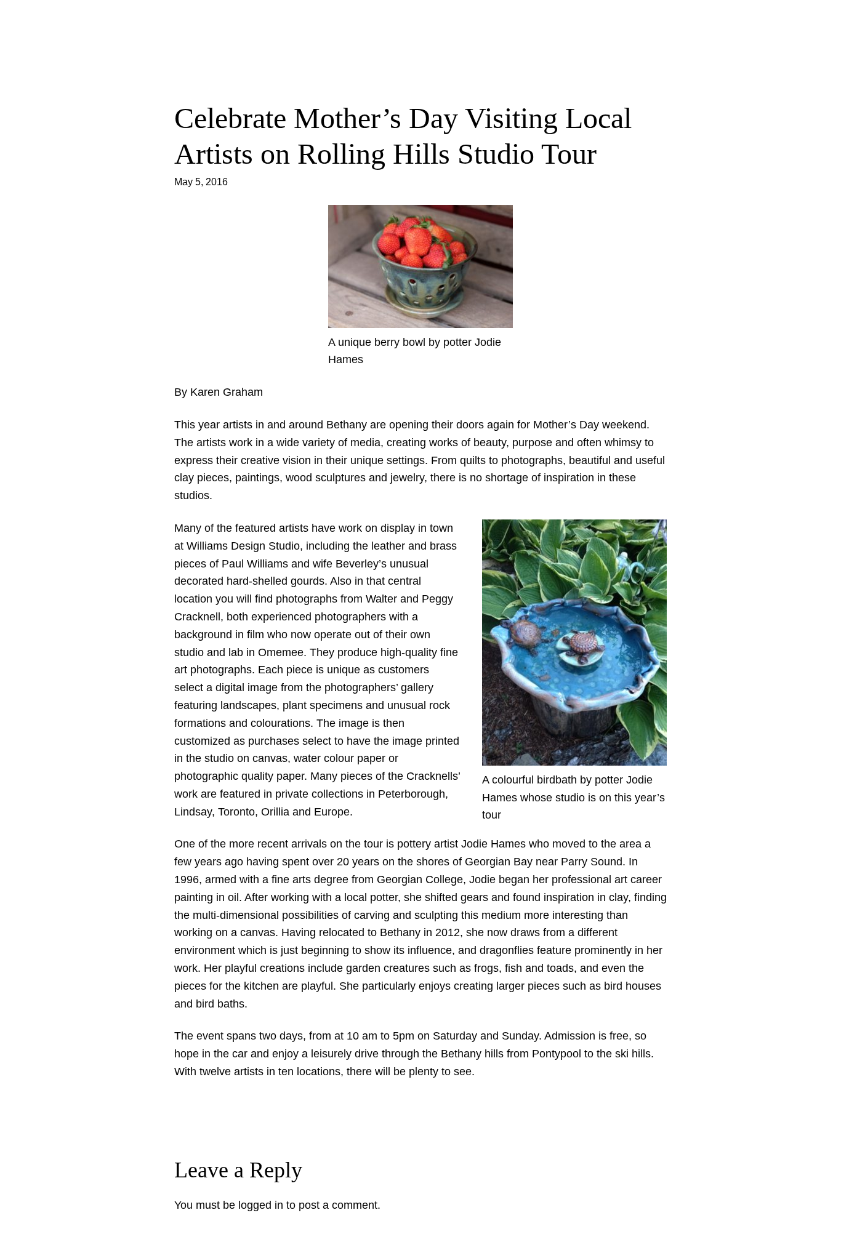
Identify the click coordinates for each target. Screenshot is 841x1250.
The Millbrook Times (421, 21)
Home (420, 53)
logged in (260, 1205)
